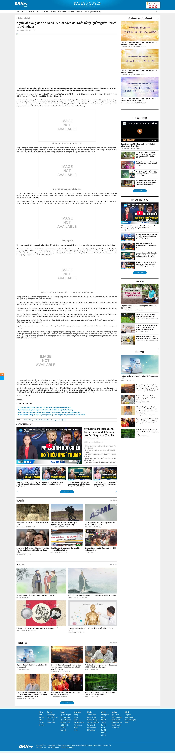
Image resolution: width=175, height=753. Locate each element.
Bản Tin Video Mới (141, 199)
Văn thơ (76, 727)
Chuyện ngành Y (116, 720)
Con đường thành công (93, 722)
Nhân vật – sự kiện (140, 118)
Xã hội (40, 720)
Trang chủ (18, 11)
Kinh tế (40, 715)
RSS (44, 747)
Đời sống (53, 12)
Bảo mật (63, 747)
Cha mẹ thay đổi (91, 725)
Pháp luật (41, 722)
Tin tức (127, 722)
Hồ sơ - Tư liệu (50, 720)
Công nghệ (128, 715)
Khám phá (103, 725)
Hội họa (76, 717)
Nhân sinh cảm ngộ (65, 717)
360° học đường (91, 730)
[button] (116, 492)
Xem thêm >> (113, 500)
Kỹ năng (103, 727)
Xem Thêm (67, 492)
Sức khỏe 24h (115, 727)
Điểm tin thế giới (55, 527)
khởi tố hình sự (28, 420)
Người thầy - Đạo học (92, 720)
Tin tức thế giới (51, 715)
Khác (137, 331)
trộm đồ (63, 420)
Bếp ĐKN (103, 720)
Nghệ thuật (63, 730)
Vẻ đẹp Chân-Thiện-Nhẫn (66, 12)
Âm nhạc (76, 715)
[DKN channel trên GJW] (155, 3)
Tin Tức (86, 438)
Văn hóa (45, 12)
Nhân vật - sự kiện (125, 148)
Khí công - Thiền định (117, 722)
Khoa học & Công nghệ (92, 12)
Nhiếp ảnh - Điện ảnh (79, 722)
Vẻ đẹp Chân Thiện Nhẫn (127, 310)
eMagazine (140, 281)
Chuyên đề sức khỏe (117, 717)
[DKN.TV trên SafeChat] (147, 3)
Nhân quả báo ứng (21, 527)
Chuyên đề (63, 727)
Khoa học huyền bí (129, 717)
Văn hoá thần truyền (56, 671)
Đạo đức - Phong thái (73, 597)
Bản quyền (70, 747)
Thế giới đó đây (51, 722)
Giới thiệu (39, 747)
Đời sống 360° (105, 715)
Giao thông (41, 725)
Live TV (38, 12)
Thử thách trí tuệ (91, 715)
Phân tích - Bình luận (52, 717)
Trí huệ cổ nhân (72, 632)
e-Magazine (79, 12)
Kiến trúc (76, 720)
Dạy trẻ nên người (91, 727)
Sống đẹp (103, 722)
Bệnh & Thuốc (115, 715)
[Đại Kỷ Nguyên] (21, 3)
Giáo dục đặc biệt (91, 717)
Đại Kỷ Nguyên (72, 745)
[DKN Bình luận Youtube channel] (153, 6)
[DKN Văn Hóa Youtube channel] (156, 6)
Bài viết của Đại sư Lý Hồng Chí (140, 18)
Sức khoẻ (103, 735)
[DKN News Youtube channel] (150, 6)
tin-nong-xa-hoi (55, 420)
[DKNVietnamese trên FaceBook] (149, 3)
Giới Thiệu (25, 6)
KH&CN (127, 712)
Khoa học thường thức (130, 720)
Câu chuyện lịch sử (21, 698)
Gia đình (27, 18)
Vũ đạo (75, 730)
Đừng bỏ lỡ (139, 352)
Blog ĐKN (103, 730)
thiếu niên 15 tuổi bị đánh (42, 420)
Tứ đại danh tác (64, 725)
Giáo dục (89, 712)
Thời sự (24, 12)
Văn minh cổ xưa (78, 725)
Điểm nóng (19, 554)
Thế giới (31, 12)
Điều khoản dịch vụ (53, 747)
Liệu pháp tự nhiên (116, 725)
